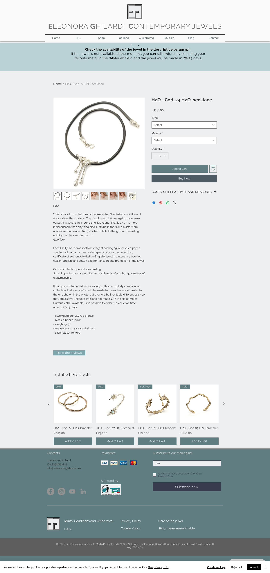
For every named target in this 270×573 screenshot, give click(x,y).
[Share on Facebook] (154, 203)
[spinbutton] (160, 155)
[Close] (265, 567)
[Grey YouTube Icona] (72, 491)
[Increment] (165, 155)
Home (57, 84)
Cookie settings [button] (216, 567)
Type (155, 118)
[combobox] (184, 125)
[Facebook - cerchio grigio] (50, 491)
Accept (254, 567)
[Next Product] (224, 403)
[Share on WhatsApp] (168, 203)
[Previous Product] (48, 403)
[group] (136, 414)
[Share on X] (175, 203)
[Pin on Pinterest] (161, 203)
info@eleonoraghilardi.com (64, 468)
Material (157, 133)
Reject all (236, 567)
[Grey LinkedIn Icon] (83, 491)
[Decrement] (154, 155)
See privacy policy (158, 567)
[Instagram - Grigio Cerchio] (61, 491)
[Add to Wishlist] (213, 169)
